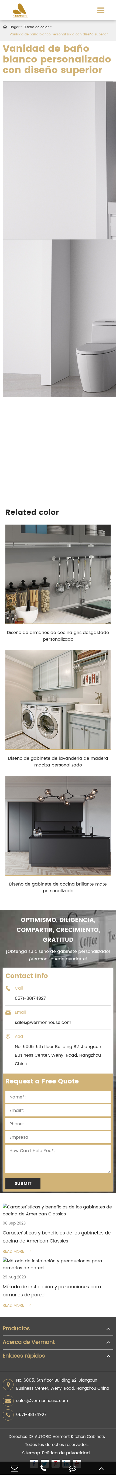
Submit (23, 1183)
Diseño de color (36, 27)
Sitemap (31, 1453)
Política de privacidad (66, 1453)
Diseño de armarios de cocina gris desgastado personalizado (58, 636)
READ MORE (17, 1251)
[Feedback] (72, 1468)
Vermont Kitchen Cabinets (79, 1436)
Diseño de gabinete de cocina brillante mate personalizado (58, 887)
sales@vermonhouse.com (42, 1400)
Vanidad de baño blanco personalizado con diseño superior (59, 34)
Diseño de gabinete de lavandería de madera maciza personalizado (58, 762)
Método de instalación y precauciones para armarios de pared (52, 1291)
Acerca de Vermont (29, 1342)
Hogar (14, 27)
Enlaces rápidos (24, 1356)
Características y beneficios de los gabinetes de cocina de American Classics (57, 1237)
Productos (16, 1329)
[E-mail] (14, 1468)
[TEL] (43, 1468)
